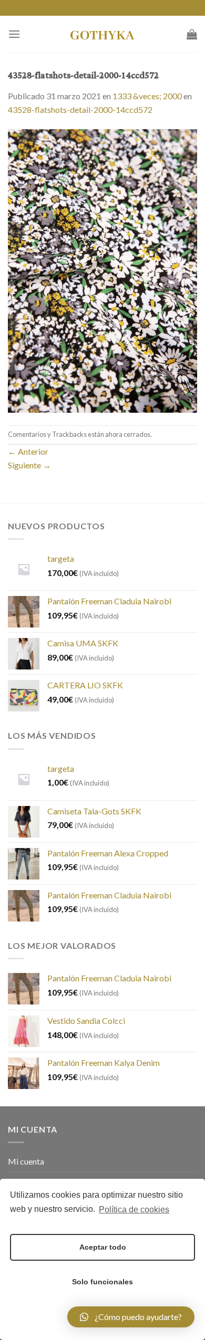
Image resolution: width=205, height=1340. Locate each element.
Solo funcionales (102, 1282)
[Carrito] (192, 34)
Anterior (28, 451)
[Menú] (14, 34)
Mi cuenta (26, 1161)
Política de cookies (134, 1209)
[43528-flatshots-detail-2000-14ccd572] (102, 270)
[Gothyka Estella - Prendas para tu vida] (102, 34)
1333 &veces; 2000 (147, 96)
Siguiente (29, 465)
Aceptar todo (102, 1247)
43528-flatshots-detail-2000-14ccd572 (80, 109)
